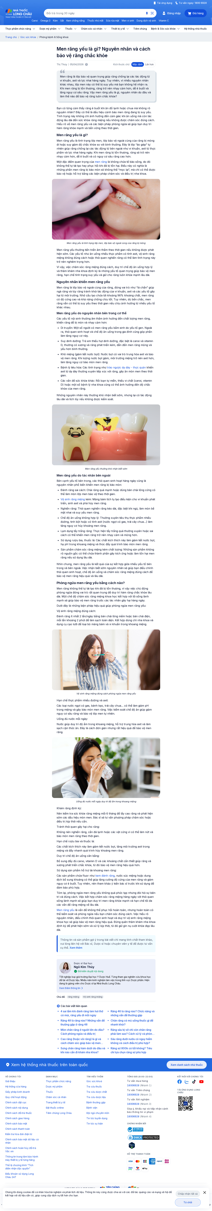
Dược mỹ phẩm (54, 1086)
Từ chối (188, 1202)
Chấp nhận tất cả (188, 1193)
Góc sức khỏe (28, 37)
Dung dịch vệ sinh (146, 20)
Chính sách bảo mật (16, 1123)
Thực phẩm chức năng (58, 1081)
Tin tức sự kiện (94, 1123)
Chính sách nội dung (16, 1107)
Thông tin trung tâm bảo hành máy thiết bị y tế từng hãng (21, 1158)
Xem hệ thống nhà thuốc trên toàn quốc (49, 1064)
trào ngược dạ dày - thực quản (127, 367)
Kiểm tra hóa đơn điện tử (18, 1134)
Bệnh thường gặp (96, 1102)
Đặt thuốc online (55, 1107)
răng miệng (73, 997)
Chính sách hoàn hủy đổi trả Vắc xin (20, 1150)
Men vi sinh (128, 20)
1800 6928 (201, 2)
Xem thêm (76, 947)
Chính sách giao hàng (17, 1118)
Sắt (62, 20)
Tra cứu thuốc (94, 1086)
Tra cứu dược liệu (96, 1097)
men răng (101, 161)
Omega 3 (45, 20)
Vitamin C (164, 20)
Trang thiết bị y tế (55, 1102)
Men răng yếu (66, 910)
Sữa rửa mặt (112, 20)
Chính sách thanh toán (17, 1128)
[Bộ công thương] (135, 1129)
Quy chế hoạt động (15, 1097)
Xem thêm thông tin (69, 988)
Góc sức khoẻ (94, 1081)
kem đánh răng (105, 875)
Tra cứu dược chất (96, 1091)
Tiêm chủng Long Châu (59, 1113)
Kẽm (55, 20)
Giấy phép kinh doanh (17, 1091)
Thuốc (49, 1091)
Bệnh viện (91, 1107)
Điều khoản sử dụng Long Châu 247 (19, 1175)
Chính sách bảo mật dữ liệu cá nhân (22, 1141)
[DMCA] (143, 1137)
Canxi (35, 20)
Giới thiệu (10, 1081)
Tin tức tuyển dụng (96, 1118)
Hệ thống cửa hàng (15, 1086)
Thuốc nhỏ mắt (95, 20)
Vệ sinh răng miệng (73, 499)
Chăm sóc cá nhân (56, 1097)
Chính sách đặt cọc (15, 1102)
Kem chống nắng (75, 20)
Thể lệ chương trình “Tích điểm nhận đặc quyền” (19, 1167)
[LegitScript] (143, 1145)
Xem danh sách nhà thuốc (187, 1064)
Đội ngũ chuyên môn (97, 1113)
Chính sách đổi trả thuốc (18, 1113)
